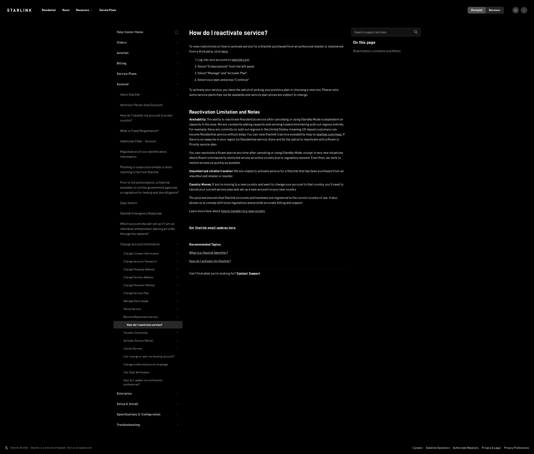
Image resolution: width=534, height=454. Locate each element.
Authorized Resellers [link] (466, 447)
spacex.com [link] (85, 447)
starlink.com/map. (329, 134)
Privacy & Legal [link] (491, 447)
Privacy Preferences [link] (516, 447)
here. (225, 51)
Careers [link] (417, 447)
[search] (416, 32)
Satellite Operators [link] (438, 447)
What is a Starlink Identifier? (208, 253)
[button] (148, 43)
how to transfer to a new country (243, 211)
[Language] (515, 10)
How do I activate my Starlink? (210, 261)
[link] (19, 10)
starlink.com (240, 59)
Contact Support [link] (248, 273)
